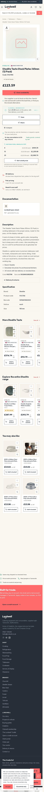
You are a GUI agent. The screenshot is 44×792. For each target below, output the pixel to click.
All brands (5, 707)
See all (36, 320)
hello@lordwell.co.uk (9, 634)
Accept (8, 786)
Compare (9, 128)
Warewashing (6, 653)
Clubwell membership (9, 729)
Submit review (21, 566)
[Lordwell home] (10, 7)
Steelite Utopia (7, 684)
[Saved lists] (36, 7)
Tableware (11, 19)
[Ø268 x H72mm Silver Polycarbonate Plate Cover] (31, 495)
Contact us (6, 751)
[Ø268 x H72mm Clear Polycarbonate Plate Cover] (12, 495)
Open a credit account (10, 604)
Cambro (5, 691)
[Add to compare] (14, 332)
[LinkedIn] (9, 638)
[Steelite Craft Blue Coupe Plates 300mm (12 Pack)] (10, 404)
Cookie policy (32, 786)
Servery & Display (8, 669)
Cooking (5, 646)
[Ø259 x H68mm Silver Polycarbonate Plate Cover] (31, 458)
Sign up (34, 771)
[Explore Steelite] (6, 28)
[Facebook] (6, 638)
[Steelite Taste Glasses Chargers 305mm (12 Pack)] (10, 345)
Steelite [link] (7, 341)
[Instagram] (3, 638)
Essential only (21, 786)
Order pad (5, 742)
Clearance (5, 672)
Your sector (6, 745)
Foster (4, 694)
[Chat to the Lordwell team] (38, 776)
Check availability (22, 92)
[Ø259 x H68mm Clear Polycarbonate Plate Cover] (12, 458)
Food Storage (6, 659)
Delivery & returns (12, 280)
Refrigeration (6, 649)
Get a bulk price (22, 160)
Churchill (5, 681)
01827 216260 (7, 632)
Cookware (5, 665)
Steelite (6, 65)
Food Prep (5, 656)
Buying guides (7, 723)
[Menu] (2, 7)
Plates (19, 19)
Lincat (4, 697)
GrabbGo (5, 726)
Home (4, 19)
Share (22, 123)
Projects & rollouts (8, 719)
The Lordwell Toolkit (9, 732)
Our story (5, 716)
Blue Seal (5, 688)
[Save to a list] (14, 327)
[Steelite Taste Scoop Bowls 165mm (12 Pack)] (26, 345)
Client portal (6, 739)
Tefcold (5, 700)
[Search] (39, 13)
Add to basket (11, 362)
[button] (21, 43)
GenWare (5, 704)
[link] (17, 66)
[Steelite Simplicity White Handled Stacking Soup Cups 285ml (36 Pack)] (26, 404)
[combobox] (18, 13)
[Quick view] (14, 336)
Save (22, 117)
